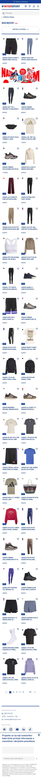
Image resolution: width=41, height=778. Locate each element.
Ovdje (8, 775)
